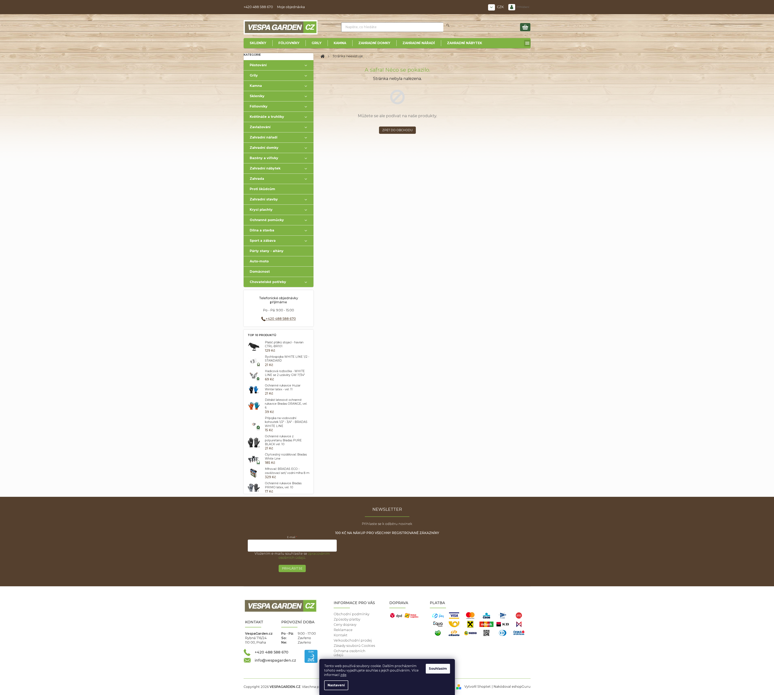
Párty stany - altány (266, 251)
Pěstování (258, 65)
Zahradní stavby (264, 199)
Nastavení (336, 685)
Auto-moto (259, 261)
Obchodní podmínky (351, 614)
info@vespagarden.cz (275, 660)
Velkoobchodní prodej (353, 640)
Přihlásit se (292, 568)
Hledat (447, 27)
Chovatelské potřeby (268, 282)
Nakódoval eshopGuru (512, 687)
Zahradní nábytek (265, 168)
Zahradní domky (264, 148)
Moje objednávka (291, 7)
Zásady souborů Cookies (354, 646)
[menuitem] (258, 43)
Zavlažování (260, 127)
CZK (500, 7)
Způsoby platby (347, 619)
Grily (254, 75)
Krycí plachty (261, 210)
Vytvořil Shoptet (477, 687)
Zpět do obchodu (397, 130)
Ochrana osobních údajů (349, 653)
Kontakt (340, 635)
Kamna (256, 86)
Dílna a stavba (262, 230)
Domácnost (260, 272)
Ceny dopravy (345, 625)
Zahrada (257, 179)
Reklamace (343, 630)
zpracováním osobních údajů (304, 556)
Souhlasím (438, 669)
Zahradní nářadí (263, 137)
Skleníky (257, 96)
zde (343, 675)
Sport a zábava (263, 241)
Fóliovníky (259, 106)
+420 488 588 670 (258, 7)
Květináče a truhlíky (267, 117)
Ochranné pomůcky (267, 220)
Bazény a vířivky (264, 158)
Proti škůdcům (262, 189)
